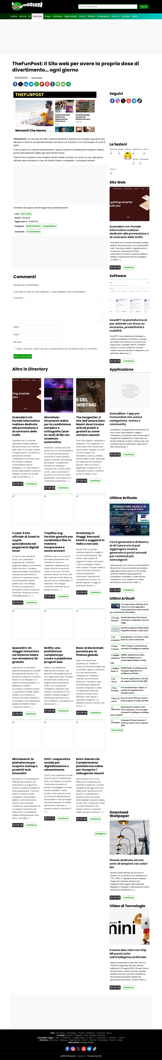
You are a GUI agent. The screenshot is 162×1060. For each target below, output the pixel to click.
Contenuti (100, 1033)
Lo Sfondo (111, 1038)
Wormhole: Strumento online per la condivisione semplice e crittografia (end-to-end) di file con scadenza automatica (57, 429)
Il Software (65, 1038)
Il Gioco (90, 1038)
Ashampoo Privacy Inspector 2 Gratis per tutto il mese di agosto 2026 (134, 722)
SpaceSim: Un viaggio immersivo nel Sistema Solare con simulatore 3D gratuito (25, 655)
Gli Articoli (117, 730)
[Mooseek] (27, 10)
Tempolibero (49, 226)
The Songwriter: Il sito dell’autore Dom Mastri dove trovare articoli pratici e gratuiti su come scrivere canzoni (90, 426)
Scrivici (69, 1035)
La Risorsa (100, 1038)
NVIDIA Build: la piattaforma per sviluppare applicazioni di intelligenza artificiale (134, 670)
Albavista (81, 1056)
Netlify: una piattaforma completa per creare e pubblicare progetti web (58, 655)
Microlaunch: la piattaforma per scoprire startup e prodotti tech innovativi (25, 766)
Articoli (22, 16)
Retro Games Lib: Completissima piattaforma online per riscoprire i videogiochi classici (90, 766)
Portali (81, 1033)
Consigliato (71, 1033)
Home (14, 16)
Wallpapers (103, 16)
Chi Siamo (60, 1033)
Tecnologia (143, 159)
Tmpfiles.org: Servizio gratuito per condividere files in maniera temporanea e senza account (58, 542)
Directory (37, 16)
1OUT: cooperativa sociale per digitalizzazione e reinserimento (57, 764)
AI (29, 16)
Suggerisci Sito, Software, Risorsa (89, 1035)
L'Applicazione (78, 1038)
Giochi (82, 16)
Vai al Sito (26, 213)
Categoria (100, 833)
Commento (18, 298)
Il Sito (56, 1038)
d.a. (109, 1033)
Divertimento (33, 226)
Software (57, 16)
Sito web (17, 342)
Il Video (121, 1038)
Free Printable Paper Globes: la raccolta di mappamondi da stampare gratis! (134, 690)
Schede (126, 16)
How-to (112, 1040)
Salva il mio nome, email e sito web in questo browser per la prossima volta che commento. (56, 349)
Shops (47, 16)
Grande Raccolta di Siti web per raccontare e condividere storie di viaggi (135, 620)
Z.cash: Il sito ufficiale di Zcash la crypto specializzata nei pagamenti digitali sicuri (25, 542)
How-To (115, 16)
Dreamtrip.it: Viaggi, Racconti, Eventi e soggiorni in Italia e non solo (90, 538)
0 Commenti (33, 231)
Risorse (91, 16)
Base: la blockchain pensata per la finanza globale (89, 651)
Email (16, 334)
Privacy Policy (87, 1042)
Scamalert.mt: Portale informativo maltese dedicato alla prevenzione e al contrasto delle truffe (26, 426)
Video (135, 16)
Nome (16, 327)
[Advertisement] (81, 38)
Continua (31, 483)
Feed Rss (90, 1033)
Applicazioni (71, 16)
